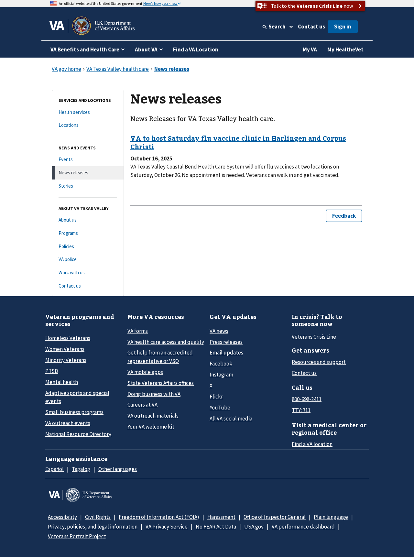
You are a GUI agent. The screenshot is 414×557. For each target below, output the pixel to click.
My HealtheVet (345, 49)
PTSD (51, 371)
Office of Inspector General (275, 516)
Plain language (331, 516)
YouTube (220, 407)
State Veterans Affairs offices (160, 383)
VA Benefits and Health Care (84, 49)
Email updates (226, 352)
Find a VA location (312, 444)
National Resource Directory (78, 434)
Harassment (221, 516)
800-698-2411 (306, 399)
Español (54, 469)
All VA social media (231, 418)
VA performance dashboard (303, 526)
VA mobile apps (145, 372)
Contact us (311, 26)
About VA (146, 49)
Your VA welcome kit (150, 426)
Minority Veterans (65, 360)
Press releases (226, 341)
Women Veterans (64, 349)
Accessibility (62, 516)
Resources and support (319, 362)
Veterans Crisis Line (314, 336)
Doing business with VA (153, 394)
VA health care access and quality (165, 341)
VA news (219, 330)
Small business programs (74, 412)
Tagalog (81, 469)
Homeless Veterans (67, 338)
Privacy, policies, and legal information (92, 526)
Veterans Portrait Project (77, 536)
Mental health (61, 382)
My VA (310, 49)
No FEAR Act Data (216, 526)
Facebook (221, 363)
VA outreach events (67, 423)
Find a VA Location (195, 49)
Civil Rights (98, 516)
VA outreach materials (153, 415)
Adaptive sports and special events (77, 397)
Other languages (117, 469)
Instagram (221, 374)
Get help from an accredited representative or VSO (160, 356)
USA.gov (254, 526)
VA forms (137, 330)
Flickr (216, 396)
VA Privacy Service (167, 526)
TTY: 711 (301, 410)
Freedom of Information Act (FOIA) (159, 516)
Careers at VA (142, 404)
